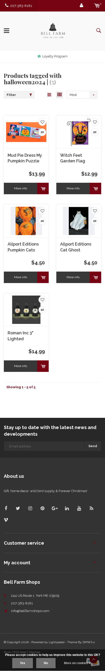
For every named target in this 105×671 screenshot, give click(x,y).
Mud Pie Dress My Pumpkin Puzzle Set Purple (25, 158)
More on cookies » (77, 663)
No (46, 663)
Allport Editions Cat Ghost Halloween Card (76, 247)
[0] (97, 6)
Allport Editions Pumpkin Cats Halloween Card (24, 247)
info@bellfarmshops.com (30, 611)
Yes (22, 663)
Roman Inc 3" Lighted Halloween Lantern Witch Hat (26, 336)
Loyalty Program (55, 56)
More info (20, 188)
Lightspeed (56, 642)
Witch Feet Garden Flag (72, 158)
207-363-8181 (21, 6)
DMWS (88, 642)
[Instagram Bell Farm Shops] (30, 508)
